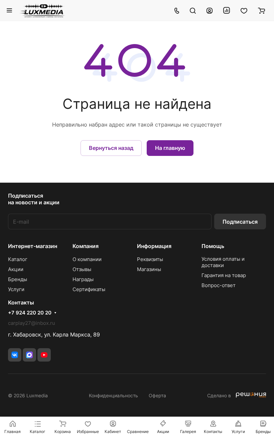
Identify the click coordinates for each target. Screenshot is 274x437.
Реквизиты (150, 259)
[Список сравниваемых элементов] (226, 10)
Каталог (17, 259)
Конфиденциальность (113, 395)
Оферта (157, 395)
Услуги (16, 289)
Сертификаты (89, 289)
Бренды (17, 279)
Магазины (149, 269)
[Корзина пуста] (261, 10)
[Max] (29, 355)
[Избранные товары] (244, 10)
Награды (83, 279)
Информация (154, 246)
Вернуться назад (111, 148)
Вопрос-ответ (218, 285)
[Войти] (210, 10)
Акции (15, 269)
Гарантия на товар (223, 275)
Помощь (212, 246)
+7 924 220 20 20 (29, 313)
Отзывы (82, 269)
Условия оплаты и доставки (223, 262)
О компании (87, 259)
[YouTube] (44, 355)
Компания (86, 246)
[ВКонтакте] (14, 355)
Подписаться (240, 221)
